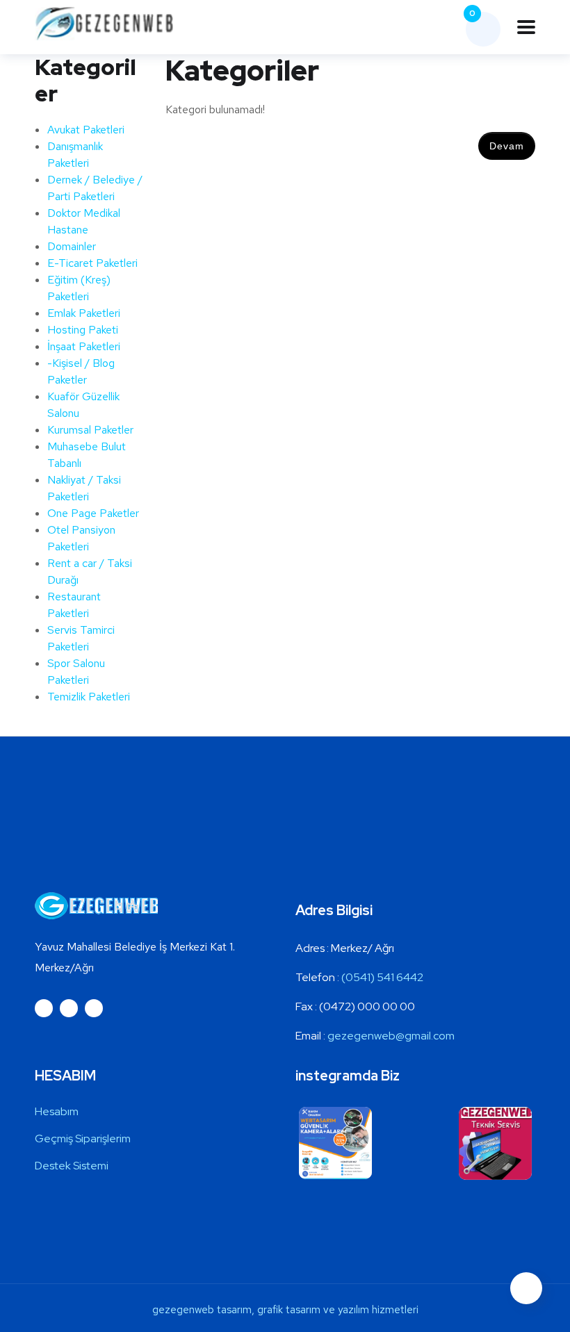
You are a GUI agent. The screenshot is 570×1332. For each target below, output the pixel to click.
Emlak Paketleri (83, 313)
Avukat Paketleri (85, 129)
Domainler (71, 246)
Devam (506, 145)
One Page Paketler (93, 513)
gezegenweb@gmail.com (391, 1035)
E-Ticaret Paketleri (92, 263)
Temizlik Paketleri (88, 696)
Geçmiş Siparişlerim (83, 1138)
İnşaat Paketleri (83, 346)
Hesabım (57, 1111)
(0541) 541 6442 (382, 977)
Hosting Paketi (82, 329)
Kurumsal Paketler (90, 429)
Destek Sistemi (71, 1165)
